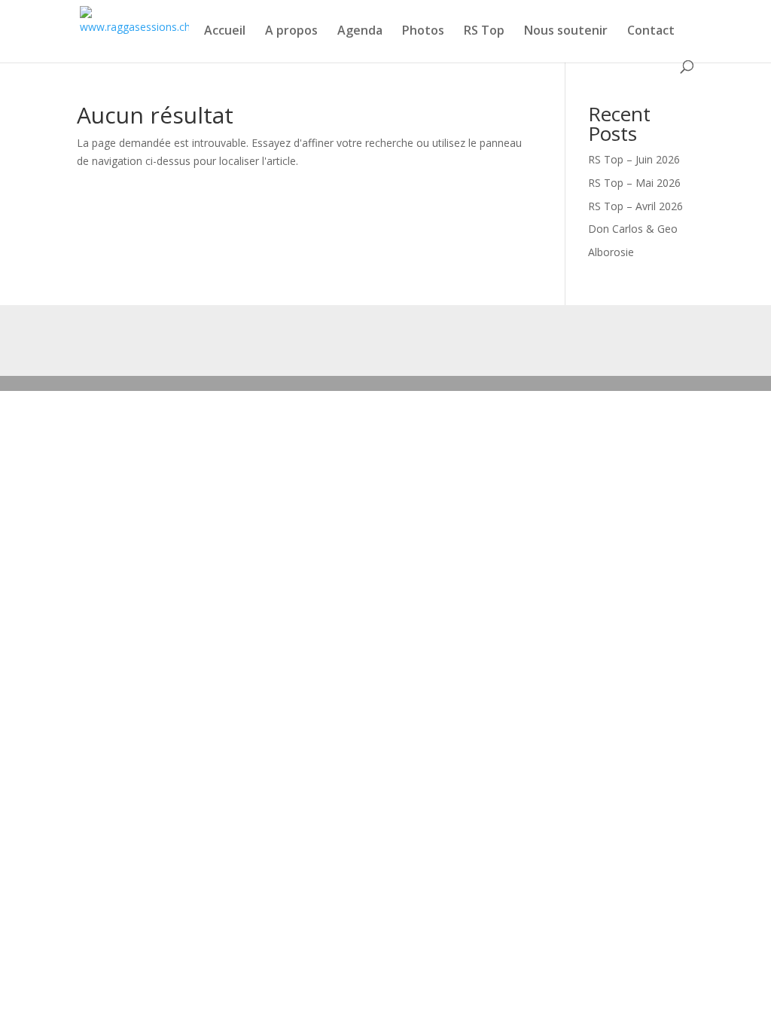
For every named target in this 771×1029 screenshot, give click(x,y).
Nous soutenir (566, 31)
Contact (651, 31)
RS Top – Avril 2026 (635, 206)
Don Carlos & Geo (633, 228)
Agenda (359, 31)
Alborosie (611, 252)
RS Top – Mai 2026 (634, 183)
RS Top (484, 31)
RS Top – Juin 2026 (634, 159)
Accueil (224, 31)
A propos (291, 31)
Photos (423, 31)
